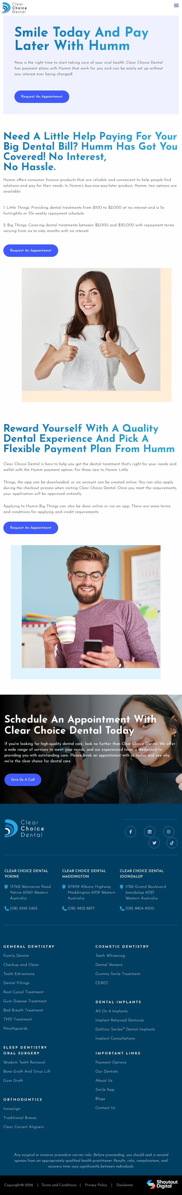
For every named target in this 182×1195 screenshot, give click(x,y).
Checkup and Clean (21, 965)
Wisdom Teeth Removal (24, 1063)
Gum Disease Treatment (25, 1001)
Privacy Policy (96, 1185)
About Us (103, 1081)
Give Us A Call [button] (23, 780)
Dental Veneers (109, 965)
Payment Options (110, 1063)
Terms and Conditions (59, 1185)
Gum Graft (13, 1081)
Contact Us (105, 1108)
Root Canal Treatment (23, 992)
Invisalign (11, 1109)
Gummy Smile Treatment (117, 974)
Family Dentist (16, 956)
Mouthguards (15, 1029)
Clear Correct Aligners (23, 1127)
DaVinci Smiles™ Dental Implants (125, 1030)
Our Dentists (106, 1072)
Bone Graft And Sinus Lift (26, 1072)
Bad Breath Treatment (23, 1010)
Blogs (100, 1099)
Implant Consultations (115, 1039)
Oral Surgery (21, 1053)
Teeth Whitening (110, 956)
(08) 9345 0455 (24, 909)
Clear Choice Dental (97, 488)
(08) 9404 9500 (139, 909)
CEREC (102, 983)
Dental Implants (118, 1002)
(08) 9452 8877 (81, 909)
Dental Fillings (16, 983)
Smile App (105, 1090)
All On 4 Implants (111, 1011)
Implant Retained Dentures (119, 1020)
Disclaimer (125, 1185)
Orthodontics (22, 1100)
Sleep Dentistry (25, 1048)
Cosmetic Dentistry (122, 947)
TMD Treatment (17, 1020)
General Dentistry (29, 947)
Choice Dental (27, 464)
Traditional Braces (19, 1118)
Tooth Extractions (18, 974)
